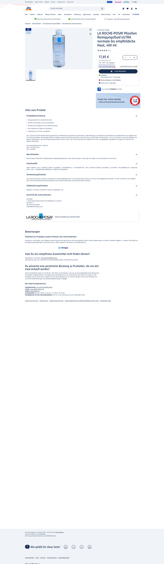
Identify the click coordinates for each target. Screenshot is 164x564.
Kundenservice (61, 2)
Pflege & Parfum (50, 14)
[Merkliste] (127, 8)
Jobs (37, 558)
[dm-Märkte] (123, 8)
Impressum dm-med (31, 301)
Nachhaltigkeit (29, 2)
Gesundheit (67, 14)
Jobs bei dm (70, 2)
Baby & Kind (87, 14)
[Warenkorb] (136, 8)
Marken (32, 14)
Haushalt (96, 14)
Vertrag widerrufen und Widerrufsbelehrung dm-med (82, 301)
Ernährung (77, 14)
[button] (66, 547)
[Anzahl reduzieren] (126, 57)
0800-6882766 (35, 291)
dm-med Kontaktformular (49, 258)
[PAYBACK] (109, 2)
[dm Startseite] (28, 8)
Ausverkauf (126, 14)
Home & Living (105, 14)
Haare (60, 14)
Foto (114, 14)
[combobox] (76, 8)
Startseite (27, 23)
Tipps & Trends (39, 2)
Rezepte (47, 2)
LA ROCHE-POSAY (103, 30)
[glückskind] (117, 2)
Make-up (40, 14)
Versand (111, 63)
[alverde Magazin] (126, 2)
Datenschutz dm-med (56, 301)
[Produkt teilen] (90, 34)
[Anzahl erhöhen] (134, 57)
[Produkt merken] (90, 30)
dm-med (112, 83)
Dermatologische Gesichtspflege (51, 23)
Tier (119, 14)
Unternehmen (29, 558)
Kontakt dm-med (105, 301)
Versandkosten (60, 532)
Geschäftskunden (63, 558)
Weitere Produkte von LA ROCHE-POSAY (67, 217)
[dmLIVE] (134, 2)
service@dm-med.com (37, 289)
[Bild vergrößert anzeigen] (59, 48)
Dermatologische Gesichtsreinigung (71, 23)
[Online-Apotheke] (135, 14)
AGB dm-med (44, 301)
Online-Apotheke (36, 23)
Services (53, 2)
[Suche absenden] (102, 8)
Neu (26, 14)
